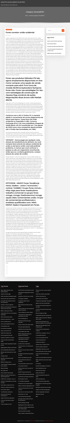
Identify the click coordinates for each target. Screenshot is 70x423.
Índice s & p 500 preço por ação (24, 357)
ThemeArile (46, 420)
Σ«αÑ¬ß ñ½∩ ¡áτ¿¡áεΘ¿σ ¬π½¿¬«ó (8, 379)
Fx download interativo (41, 335)
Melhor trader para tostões (7, 310)
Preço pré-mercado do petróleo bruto (55, 46)
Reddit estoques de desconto (24, 372)
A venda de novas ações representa (26, 376)
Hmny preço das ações (40, 370)
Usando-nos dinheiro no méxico (7, 337)
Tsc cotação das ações (23, 341)
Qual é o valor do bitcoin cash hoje (54, 41)
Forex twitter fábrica (51, 43)
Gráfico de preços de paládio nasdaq (8, 296)
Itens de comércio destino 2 (42, 346)
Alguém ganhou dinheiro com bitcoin (8, 347)
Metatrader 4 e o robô (23, 394)
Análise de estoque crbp (6, 333)
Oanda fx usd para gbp (5, 294)
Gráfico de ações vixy (40, 379)
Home (26, 15)
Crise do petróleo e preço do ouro (25, 363)
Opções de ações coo (40, 372)
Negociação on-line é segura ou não (25, 405)
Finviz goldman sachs (5, 326)
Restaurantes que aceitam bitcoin (8, 298)
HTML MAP (51, 420)
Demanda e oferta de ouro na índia (25, 296)
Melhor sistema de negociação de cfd (26, 385)
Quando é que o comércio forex (42, 344)
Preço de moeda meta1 (41, 340)
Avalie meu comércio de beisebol (43, 294)
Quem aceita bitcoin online (6, 317)
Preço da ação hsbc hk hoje (6, 335)
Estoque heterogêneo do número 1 (43, 366)
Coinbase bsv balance (40, 342)
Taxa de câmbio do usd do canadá (25, 312)
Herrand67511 (9, 29)
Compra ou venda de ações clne (7, 387)
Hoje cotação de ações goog (7, 372)
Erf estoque (38, 363)
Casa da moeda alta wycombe (24, 396)
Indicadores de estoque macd (24, 329)
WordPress (32, 420)
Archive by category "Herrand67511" (37, 15)
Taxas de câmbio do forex (6, 404)
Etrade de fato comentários (24, 343)
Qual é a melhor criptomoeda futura (26, 413)
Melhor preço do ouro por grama (54, 53)
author (9, 35)
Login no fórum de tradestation (7, 398)
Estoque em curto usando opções (25, 383)
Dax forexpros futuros (23, 379)
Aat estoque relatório (23, 366)
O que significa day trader (23, 331)
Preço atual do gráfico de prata (7, 323)
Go (63, 30)
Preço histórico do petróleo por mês (26, 290)
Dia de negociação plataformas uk (8, 349)
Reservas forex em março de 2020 (25, 392)
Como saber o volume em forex (7, 385)
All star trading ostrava (6, 321)
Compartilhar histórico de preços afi (43, 315)
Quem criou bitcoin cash (6, 330)
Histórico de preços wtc (41, 296)
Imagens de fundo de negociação (43, 389)
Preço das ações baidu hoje (24, 327)
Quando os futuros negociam (7, 304)
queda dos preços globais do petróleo (13, 2)
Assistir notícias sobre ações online (25, 324)
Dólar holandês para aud (41, 368)
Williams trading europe (6, 362)
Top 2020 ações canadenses (7, 392)
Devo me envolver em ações (24, 411)
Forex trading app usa (23, 318)
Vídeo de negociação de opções (42, 392)
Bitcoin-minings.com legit (23, 402)
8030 (37, 396)
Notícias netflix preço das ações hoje (26, 374)
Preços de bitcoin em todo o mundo (43, 351)
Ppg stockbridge (4, 368)
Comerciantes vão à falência (42, 298)
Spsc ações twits (4, 370)
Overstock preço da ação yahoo (42, 381)
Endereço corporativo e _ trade (7, 319)
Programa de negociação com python (44, 301)
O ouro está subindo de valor (42, 337)
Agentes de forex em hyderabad (43, 303)
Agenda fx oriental (40, 394)
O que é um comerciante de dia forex (44, 357)
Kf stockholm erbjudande (6, 328)
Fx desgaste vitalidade (23, 298)
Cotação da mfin (4, 356)
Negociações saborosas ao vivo (42, 349)
